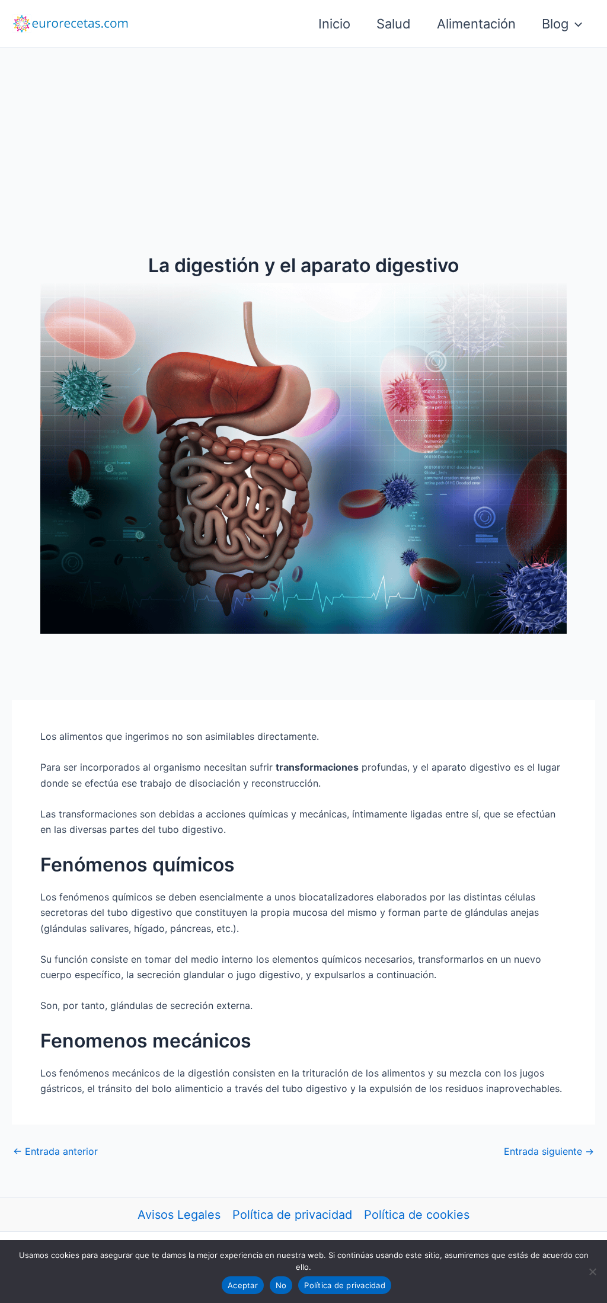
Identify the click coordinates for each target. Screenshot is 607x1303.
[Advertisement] (303, 137)
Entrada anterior (55, 1151)
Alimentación (476, 23)
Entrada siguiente (549, 1151)
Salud (393, 23)
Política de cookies (416, 1215)
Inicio (334, 23)
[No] (592, 1272)
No (281, 1285)
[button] (575, 23)
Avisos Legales (179, 1215)
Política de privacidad (292, 1215)
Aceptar (243, 1285)
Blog (555, 23)
